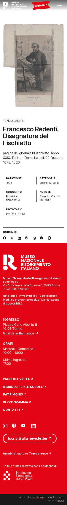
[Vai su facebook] (14, 425)
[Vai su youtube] (24, 425)
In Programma (15, 402)
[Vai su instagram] (5, 425)
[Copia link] (50, 238)
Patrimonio (13, 394)
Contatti (11, 410)
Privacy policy (28, 295)
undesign (39, 497)
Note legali (10, 295)
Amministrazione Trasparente (25, 453)
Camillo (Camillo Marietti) (50, 198)
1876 (9, 182)
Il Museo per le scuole (23, 387)
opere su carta (50, 182)
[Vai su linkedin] (33, 425)
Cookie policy (48, 295)
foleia (61, 500)
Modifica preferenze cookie (21, 299)
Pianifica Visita (16, 379)
